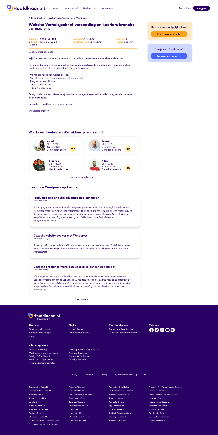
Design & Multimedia (40, 356)
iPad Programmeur (37, 406)
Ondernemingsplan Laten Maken (163, 394)
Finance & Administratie (42, 363)
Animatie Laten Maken (38, 398)
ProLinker (55, 318)
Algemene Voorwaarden (124, 375)
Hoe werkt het (70, 8)
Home (54, 8)
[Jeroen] (94, 145)
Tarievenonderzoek (79, 332)
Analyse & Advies (78, 353)
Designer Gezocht (36, 413)
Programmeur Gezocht (159, 402)
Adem (105, 160)
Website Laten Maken (158, 406)
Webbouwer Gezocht (38, 417)
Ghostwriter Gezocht (117, 409)
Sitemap (104, 375)
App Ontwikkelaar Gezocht (80, 394)
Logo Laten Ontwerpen (159, 417)
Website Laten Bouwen (78, 406)
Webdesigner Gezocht (38, 409)
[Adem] (94, 164)
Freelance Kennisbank (121, 329)
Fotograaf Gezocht (77, 387)
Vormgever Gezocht (77, 420)
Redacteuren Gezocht (78, 398)
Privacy (74, 375)
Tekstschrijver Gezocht (38, 387)
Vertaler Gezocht (36, 402)
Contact (143, 375)
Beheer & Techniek (79, 356)
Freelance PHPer (36, 394)
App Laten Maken (116, 406)
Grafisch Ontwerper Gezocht (121, 413)
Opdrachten (89, 8)
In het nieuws (76, 329)
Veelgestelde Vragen (40, 332)
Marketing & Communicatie (44, 353)
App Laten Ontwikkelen (119, 387)
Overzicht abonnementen (123, 332)
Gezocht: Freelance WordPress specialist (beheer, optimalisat (75, 267)
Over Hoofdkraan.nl (39, 329)
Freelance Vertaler (156, 391)
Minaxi (50, 141)
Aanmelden (185, 8)
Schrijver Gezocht (156, 409)
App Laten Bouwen (117, 402)
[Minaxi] (39, 145)
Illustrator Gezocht (157, 398)
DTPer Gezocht (75, 409)
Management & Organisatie (84, 349)
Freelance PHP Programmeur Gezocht (165, 387)
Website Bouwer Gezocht (79, 417)
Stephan (54, 160)
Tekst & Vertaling (38, 349)
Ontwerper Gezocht (117, 417)
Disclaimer (89, 375)
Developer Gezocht (157, 420)
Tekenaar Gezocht (77, 402)
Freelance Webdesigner (119, 394)
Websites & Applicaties (41, 359)
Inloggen (201, 8)
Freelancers (107, 8)
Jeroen (106, 141)
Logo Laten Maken (77, 413)
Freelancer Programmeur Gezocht (43, 424)
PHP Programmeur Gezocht (121, 391)
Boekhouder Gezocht (158, 413)
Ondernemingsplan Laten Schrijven (44, 420)
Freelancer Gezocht (117, 420)
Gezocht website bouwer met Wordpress (60, 235)
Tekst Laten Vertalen (117, 398)
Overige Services (78, 359)
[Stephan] (39, 164)
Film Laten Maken (76, 391)
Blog (31, 336)
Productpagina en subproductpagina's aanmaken (66, 197)
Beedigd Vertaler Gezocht (40, 391)
